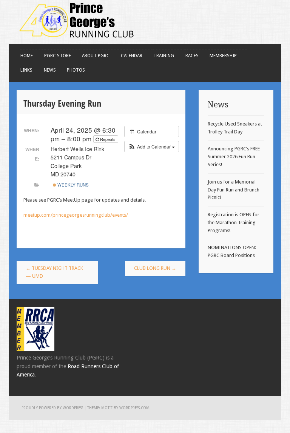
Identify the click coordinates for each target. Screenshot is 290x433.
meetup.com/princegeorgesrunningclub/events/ (75, 215)
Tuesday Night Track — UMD (54, 272)
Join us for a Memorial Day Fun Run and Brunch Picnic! (233, 189)
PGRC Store (57, 55)
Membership (223, 55)
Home (26, 55)
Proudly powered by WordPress (52, 408)
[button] (152, 146)
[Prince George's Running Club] (77, 40)
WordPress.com (134, 408)
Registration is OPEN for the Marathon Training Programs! (233, 222)
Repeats (108, 139)
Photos (76, 70)
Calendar (131, 55)
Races (192, 55)
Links (26, 70)
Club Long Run (155, 268)
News (50, 70)
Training (163, 55)
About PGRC (96, 55)
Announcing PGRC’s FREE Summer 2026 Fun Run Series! (234, 156)
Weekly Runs (72, 185)
